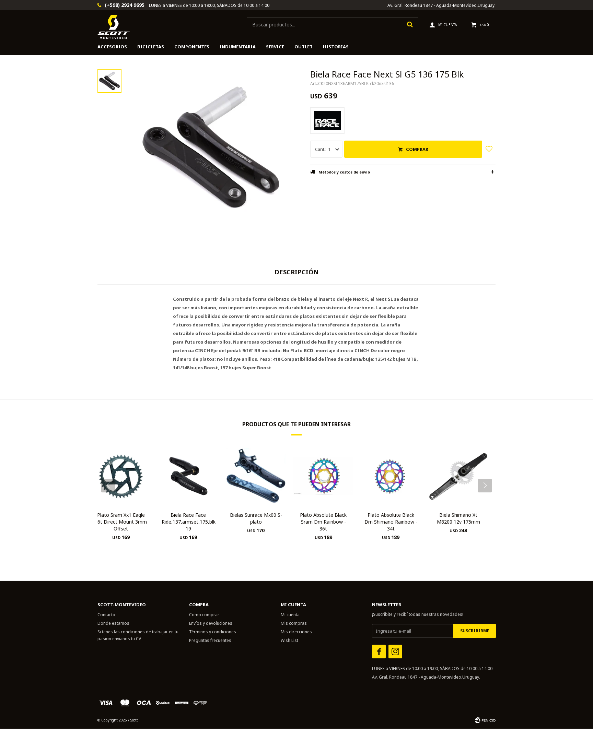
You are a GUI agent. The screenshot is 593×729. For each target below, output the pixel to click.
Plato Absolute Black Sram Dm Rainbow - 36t (323, 522)
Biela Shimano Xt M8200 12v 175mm (458, 518)
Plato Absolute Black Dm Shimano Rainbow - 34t (390, 522)
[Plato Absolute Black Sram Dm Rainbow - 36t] (323, 476)
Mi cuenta (290, 615)
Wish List (289, 640)
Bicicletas (150, 47)
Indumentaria (238, 47)
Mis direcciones (296, 632)
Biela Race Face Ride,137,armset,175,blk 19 (189, 522)
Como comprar (204, 615)
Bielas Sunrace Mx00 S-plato (256, 518)
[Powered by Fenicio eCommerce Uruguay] (485, 720)
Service (275, 47)
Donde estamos (113, 623)
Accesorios (112, 47)
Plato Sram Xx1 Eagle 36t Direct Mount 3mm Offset (121, 522)
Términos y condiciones (212, 632)
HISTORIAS (336, 47)
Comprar (417, 149)
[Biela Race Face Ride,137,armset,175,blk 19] (188, 476)
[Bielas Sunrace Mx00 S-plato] (255, 476)
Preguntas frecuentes (210, 640)
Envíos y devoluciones (210, 623)
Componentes (191, 47)
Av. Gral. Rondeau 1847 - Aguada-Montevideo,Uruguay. (441, 5)
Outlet (303, 47)
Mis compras (294, 623)
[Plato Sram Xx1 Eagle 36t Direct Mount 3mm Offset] (121, 476)
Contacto (106, 615)
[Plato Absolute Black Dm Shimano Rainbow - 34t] (391, 476)
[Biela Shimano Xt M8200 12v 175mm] (458, 476)
